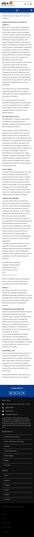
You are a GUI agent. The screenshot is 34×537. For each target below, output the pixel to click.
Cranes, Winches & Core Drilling (14, 441)
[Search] (31, 10)
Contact (6, 494)
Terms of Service (6, 527)
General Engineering (10, 451)
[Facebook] (25, 4)
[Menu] (17, 10)
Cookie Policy (5, 531)
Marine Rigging (8, 455)
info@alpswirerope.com (9, 275)
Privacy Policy (6, 523)
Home (6, 475)
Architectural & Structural (11, 436)
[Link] (17, 4)
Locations (7, 499)
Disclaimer (5, 514)
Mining (6, 460)
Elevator (6, 446)
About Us (7, 480)
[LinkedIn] (31, 4)
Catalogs (7, 485)
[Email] (11, 393)
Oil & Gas (7, 465)
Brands (6, 490)
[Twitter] (28, 4)
